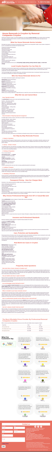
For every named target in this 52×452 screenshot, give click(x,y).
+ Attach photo (5, 443)
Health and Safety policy (38, 443)
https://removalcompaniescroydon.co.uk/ (35, 436)
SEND (3, 446)
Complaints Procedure (39, 442)
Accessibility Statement (30, 442)
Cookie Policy (45, 447)
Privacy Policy (28, 444)
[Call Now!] (45, 2)
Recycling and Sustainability (37, 444)
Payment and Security (30, 447)
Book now (26, 23)
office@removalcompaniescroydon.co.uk (36, 435)
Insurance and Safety (38, 447)
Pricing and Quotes (29, 443)
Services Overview (46, 443)
